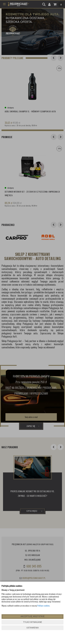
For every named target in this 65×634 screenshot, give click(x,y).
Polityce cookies (43, 605)
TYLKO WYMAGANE (32, 622)
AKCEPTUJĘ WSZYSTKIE (33, 616)
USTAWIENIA (32, 628)
